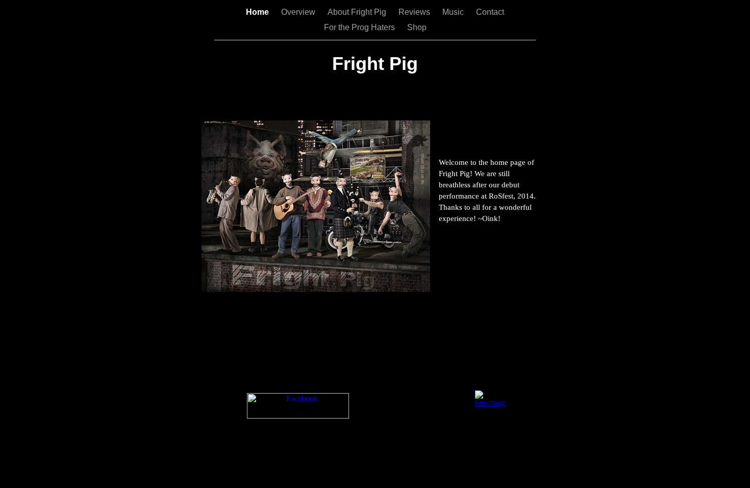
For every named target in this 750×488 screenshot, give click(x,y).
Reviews (415, 12)
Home (258, 12)
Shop (417, 27)
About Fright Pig (358, 12)
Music (454, 12)
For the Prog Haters (360, 27)
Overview (299, 12)
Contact (490, 12)
